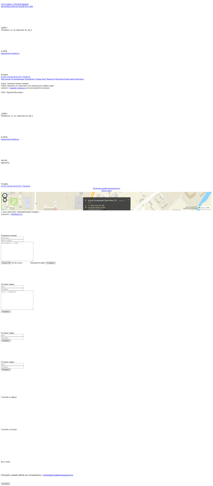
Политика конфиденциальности (106, 188)
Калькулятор (69, 79)
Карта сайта (107, 191)
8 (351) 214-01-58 (8, 77)
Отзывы (38, 79)
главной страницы (17, 88)
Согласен (5, 484)
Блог (44, 79)
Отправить (51, 263)
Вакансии (51, 79)
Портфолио (29, 79)
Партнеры (59, 79)
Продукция (5, 79)
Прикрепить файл (37, 263)
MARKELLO (17, 214)
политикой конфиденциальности (58, 475)
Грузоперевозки (17, 79)
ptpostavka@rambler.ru (10, 53)
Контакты (79, 79)
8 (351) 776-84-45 (23, 77)
